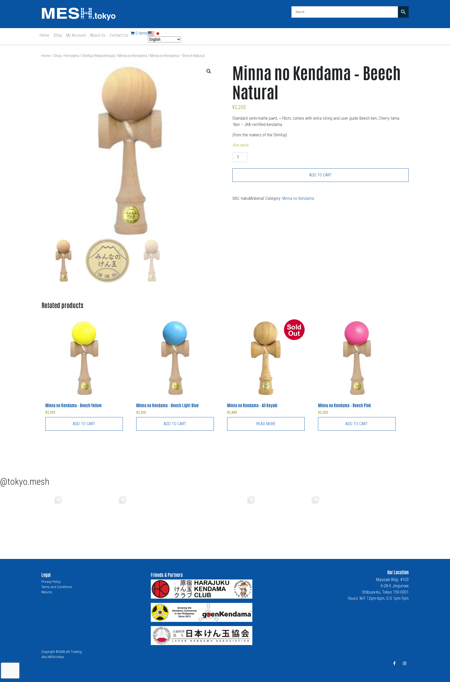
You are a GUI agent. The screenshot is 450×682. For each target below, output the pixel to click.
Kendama (72, 55)
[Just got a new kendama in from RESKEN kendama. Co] (232, 519)
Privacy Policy (51, 582)
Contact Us (119, 35)
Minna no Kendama (132, 55)
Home (44, 35)
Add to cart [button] (84, 423)
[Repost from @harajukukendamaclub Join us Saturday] (104, 519)
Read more (266, 423)
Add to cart (320, 175)
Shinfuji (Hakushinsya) (98, 55)
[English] (151, 33)
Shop (57, 35)
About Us (97, 35)
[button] (209, 71)
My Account (76, 35)
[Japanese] (158, 33)
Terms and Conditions (56, 587)
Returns (46, 592)
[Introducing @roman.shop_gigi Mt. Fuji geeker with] (39, 519)
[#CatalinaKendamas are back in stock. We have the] (168, 519)
